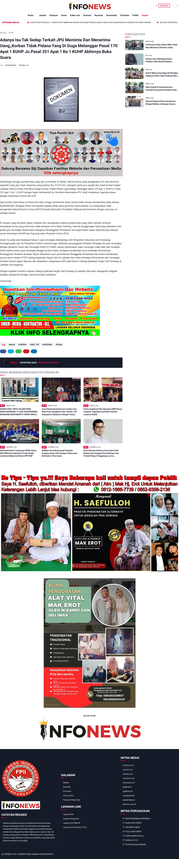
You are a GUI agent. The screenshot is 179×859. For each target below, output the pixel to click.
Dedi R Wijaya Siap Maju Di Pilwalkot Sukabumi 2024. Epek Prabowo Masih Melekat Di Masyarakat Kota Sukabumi (162, 74)
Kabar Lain (75, 15)
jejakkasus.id (128, 791)
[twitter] (11, 351)
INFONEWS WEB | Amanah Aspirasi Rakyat (35, 854)
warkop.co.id (128, 774)
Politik (135, 15)
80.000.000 (60, 185)
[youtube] (176, 854)
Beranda (3, 33)
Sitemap (164, 6)
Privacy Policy (68, 795)
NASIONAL (47, 344)
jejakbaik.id (127, 787)
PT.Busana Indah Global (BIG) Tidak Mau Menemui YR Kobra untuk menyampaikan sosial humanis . (161, 46)
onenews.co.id (128, 778)
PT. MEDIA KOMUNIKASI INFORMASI (136, 818)
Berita (30, 15)
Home (64, 15)
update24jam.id (129, 800)
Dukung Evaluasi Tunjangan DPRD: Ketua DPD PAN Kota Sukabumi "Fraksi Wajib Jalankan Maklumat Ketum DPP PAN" (18, 453)
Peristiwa (124, 15)
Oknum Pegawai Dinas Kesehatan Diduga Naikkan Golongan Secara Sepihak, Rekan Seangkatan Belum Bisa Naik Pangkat (161, 102)
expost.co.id (127, 769)
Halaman (53, 15)
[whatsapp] (18, 351)
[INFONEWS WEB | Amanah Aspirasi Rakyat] (89, 9)
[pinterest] (26, 351)
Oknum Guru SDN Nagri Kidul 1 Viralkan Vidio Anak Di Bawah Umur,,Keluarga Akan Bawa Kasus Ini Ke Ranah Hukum (162, 60)
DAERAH (23, 344)
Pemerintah (111, 15)
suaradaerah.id (128, 795)
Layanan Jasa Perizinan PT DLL (75, 827)
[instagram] (172, 854)
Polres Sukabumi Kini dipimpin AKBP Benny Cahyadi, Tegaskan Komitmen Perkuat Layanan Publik (102, 412)
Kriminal (87, 15)
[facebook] (3, 351)
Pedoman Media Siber (71, 800)
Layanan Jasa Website (71, 823)
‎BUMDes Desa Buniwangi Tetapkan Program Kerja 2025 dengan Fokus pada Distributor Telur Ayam (59, 453)
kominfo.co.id (128, 765)
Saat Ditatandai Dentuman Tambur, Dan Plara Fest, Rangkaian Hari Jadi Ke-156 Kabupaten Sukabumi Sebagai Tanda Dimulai (59, 412)
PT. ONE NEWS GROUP (131, 827)
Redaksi (66, 782)
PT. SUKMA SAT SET (130, 840)
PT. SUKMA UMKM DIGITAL (133, 836)
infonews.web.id (129, 804)
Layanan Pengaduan (71, 818)
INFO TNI (35, 344)
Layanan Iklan (68, 814)
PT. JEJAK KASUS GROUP (132, 823)
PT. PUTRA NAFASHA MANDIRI (134, 844)
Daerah (42, 15)
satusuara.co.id (129, 782)
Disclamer (67, 791)
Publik (11, 33)
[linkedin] (34, 351)
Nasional (99, 15)
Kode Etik (66, 787)
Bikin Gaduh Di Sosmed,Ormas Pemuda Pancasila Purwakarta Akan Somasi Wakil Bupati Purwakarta (162, 88)
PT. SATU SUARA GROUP (132, 831)
